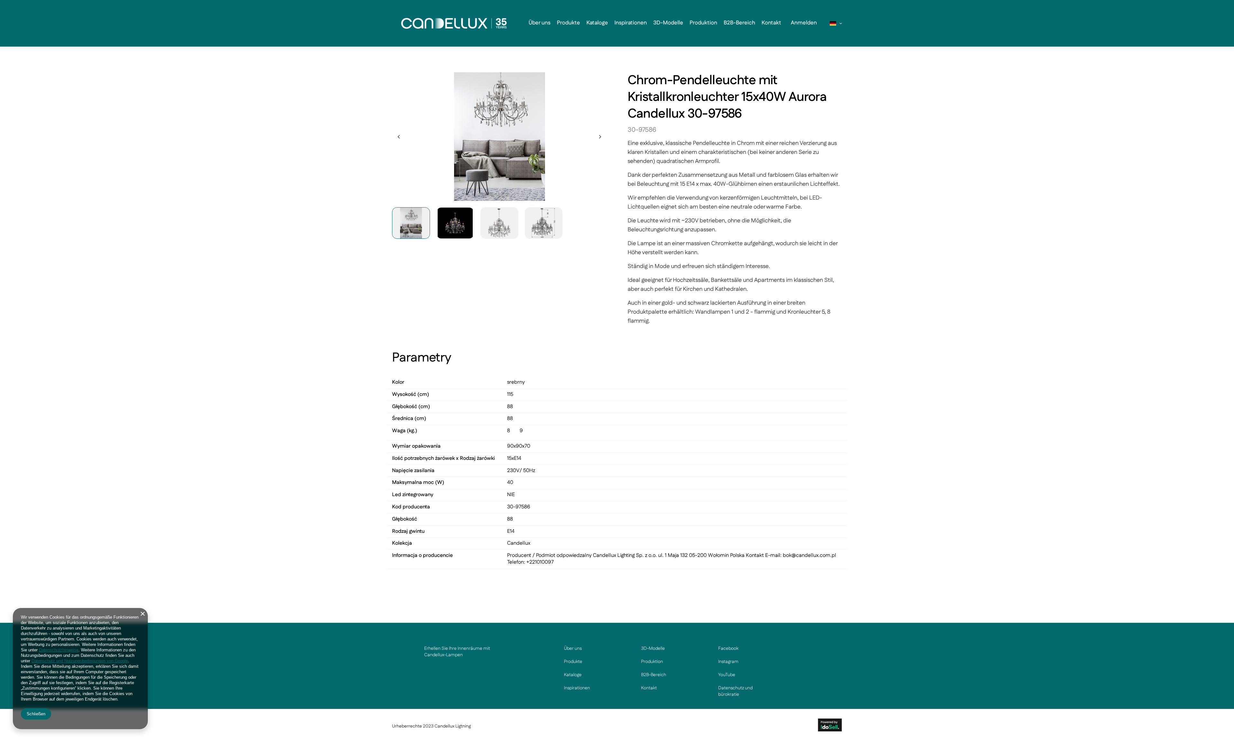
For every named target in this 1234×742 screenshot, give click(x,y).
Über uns (539, 23)
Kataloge (597, 23)
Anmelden (804, 22)
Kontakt (771, 23)
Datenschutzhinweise (58, 650)
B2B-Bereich (739, 23)
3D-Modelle (668, 23)
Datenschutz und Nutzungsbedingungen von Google (79, 660)
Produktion (703, 23)
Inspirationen (630, 23)
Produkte (568, 23)
